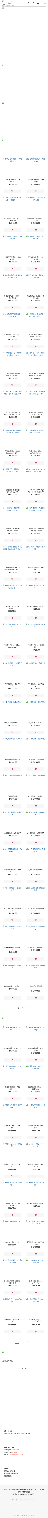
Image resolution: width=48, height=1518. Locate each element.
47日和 (14, 1452)
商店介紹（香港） (10, 1433)
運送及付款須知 (9, 1471)
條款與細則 (8, 1476)
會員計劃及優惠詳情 (11, 1473)
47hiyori (16, 1450)
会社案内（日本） (24, 1433)
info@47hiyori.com (16, 1455)
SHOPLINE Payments (28, 1515)
